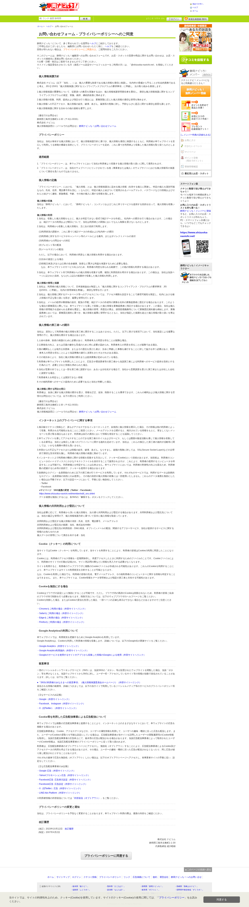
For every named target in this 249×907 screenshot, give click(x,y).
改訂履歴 (69, 828)
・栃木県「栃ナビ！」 (80, 886)
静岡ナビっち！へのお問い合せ (186, 877)
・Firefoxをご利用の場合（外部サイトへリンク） (61, 622)
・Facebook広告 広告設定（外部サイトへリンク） (62, 784)
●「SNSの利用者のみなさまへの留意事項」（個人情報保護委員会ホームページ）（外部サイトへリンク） (89, 682)
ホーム (195, 11)
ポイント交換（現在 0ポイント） (194, 159)
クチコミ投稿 (90, 877)
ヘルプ (195, 7)
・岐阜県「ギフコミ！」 (150, 890)
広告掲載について (141, 877)
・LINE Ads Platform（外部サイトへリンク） (59, 793)
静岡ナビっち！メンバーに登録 (195, 211)
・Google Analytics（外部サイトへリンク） (58, 646)
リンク (127, 877)
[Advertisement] (134, 7)
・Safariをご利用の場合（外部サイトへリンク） (60, 613)
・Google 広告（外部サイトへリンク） (56, 770)
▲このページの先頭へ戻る (198, 869)
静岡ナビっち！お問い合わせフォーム (97, 126)
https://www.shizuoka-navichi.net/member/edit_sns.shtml (67, 493)
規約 (155, 877)
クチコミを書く (195, 59)
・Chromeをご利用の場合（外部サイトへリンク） (62, 608)
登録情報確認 (191, 166)
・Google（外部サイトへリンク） (54, 699)
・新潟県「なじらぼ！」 (115, 890)
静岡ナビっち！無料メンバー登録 (195, 91)
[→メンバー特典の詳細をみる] (195, 135)
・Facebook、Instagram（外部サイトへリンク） (61, 703)
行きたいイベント (193, 146)
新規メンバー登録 (196, 18)
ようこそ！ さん (155, 18)
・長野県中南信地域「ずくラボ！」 (189, 890)
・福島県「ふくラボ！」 (81, 890)
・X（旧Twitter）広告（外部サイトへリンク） (59, 788)
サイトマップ (63, 877)
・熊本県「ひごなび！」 (115, 886)
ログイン (174, 18)
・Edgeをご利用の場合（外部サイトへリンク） (60, 617)
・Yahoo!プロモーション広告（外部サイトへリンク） (63, 775)
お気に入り (190, 140)
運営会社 (164, 877)
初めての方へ (197, 4)
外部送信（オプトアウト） (87, 798)
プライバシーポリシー (110, 877)
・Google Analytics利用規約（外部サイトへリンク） (63, 650)
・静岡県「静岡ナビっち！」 (152, 886)
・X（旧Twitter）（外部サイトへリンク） (57, 708)
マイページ (190, 152)
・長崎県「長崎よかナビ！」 (186, 886)
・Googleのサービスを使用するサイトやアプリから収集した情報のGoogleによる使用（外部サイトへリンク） (91, 655)
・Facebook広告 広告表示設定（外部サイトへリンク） (64, 779)
